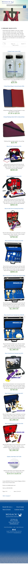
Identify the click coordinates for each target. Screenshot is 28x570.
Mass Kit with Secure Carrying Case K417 (14, 393)
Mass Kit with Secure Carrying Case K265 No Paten (14, 275)
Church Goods (20, 507)
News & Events (7, 509)
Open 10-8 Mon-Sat (19, 527)
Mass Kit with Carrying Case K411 (14, 146)
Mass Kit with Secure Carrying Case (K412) (14, 208)
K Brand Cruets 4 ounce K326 (14, 51)
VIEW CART (14, 5)
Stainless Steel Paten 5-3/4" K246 (14, 456)
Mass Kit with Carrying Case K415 (14, 176)
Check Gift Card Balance (8, 527)
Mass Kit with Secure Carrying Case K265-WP (14, 315)
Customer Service (19, 509)
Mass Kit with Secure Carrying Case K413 (14, 353)
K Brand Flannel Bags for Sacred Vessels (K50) (14, 86)
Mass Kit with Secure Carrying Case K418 (14, 423)
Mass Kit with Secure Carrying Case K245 (14, 240)
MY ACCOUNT (9, 5)
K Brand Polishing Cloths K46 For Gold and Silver (14, 116)
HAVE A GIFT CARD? (20, 5)
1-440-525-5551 (15, 522)
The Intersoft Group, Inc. (17, 532)
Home (14, 527)
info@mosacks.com (14, 523)
